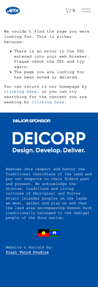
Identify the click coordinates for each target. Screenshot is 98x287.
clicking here (20, 91)
